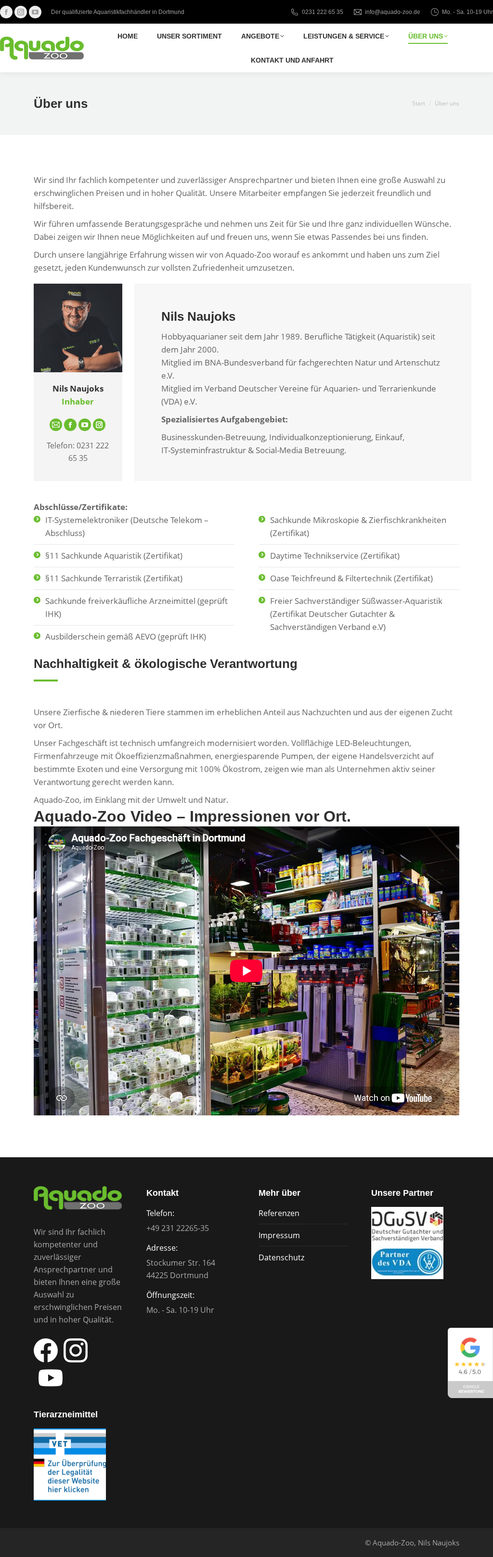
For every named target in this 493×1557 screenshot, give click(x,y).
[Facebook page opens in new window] (6, 12)
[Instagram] (99, 425)
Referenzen (279, 1213)
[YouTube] (84, 425)
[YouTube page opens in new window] (35, 12)
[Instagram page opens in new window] (20, 12)
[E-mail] (56, 425)
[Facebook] (70, 425)
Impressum (279, 1235)
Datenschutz (281, 1257)
